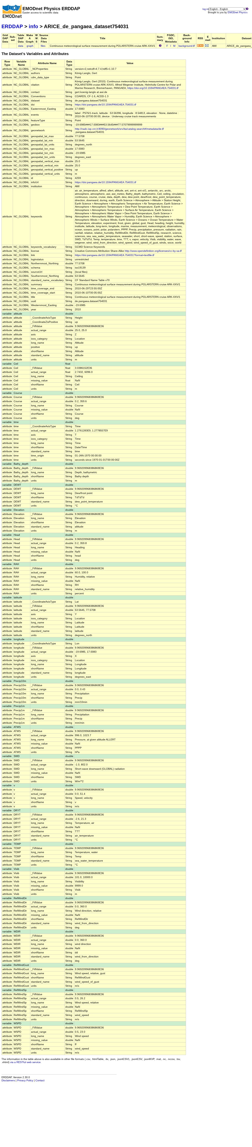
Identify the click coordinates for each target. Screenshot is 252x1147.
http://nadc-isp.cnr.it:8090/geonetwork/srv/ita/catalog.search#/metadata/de (118, 129)
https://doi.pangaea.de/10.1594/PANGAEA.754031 (104, 104)
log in (205, 9)
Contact (39, 1080)
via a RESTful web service (25, 1062)
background (185, 46)
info (33, 26)
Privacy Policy (25, 1080)
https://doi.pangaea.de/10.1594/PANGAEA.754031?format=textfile (113, 255)
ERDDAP (12, 26)
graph (30, 46)
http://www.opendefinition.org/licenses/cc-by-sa (152, 251)
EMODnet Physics (238, 12)
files (43, 46)
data (20, 46)
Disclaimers (8, 1080)
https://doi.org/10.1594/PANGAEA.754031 (151, 88)
